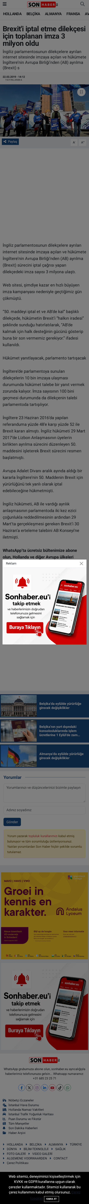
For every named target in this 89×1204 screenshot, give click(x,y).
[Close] (81, 563)
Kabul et (51, 1199)
